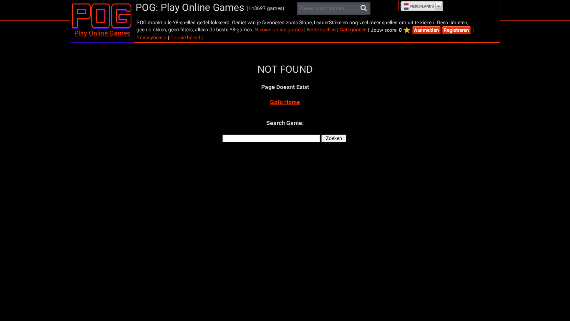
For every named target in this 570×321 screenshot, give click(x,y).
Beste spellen (321, 30)
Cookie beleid (185, 38)
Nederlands (422, 6)
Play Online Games (102, 33)
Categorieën (353, 30)
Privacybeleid (151, 38)
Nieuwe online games (279, 30)
